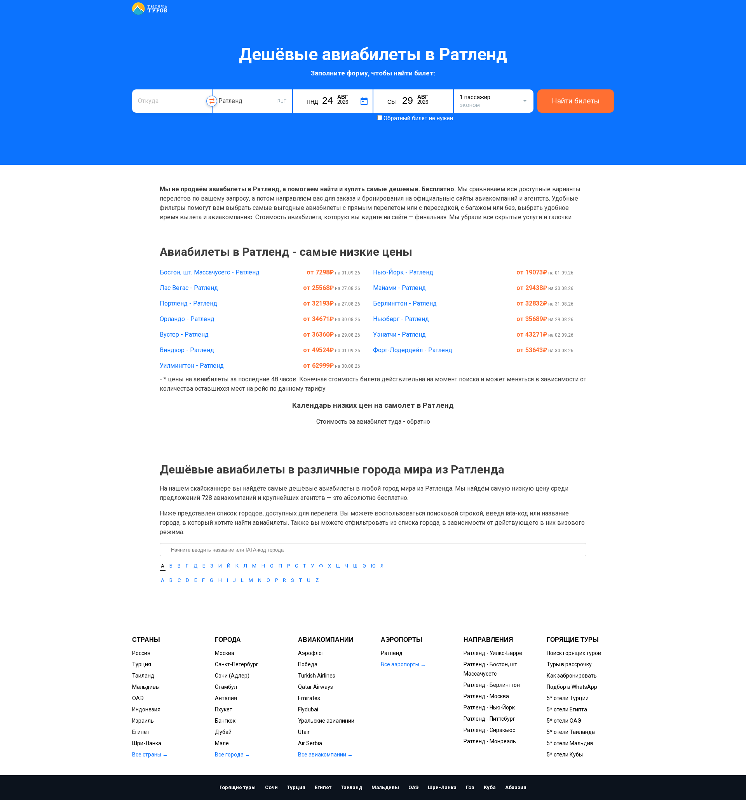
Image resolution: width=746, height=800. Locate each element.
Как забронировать (572, 675)
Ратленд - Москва (486, 696)
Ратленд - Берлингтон (492, 685)
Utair (304, 732)
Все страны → (150, 754)
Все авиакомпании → (325, 754)
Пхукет (223, 709)
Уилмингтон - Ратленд (192, 365)
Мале (222, 743)
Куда (224, 88)
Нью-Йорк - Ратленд (403, 272)
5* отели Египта (567, 709)
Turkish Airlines (316, 675)
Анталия (226, 698)
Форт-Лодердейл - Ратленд (412, 350)
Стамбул (226, 687)
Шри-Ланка (146, 743)
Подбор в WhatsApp (572, 687)
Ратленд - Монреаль (490, 741)
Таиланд (143, 675)
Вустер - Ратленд (184, 334)
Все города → (232, 754)
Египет (141, 732)
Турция (141, 664)
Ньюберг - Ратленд (401, 319)
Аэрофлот (311, 653)
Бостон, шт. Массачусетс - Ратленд (210, 272)
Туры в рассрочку (569, 664)
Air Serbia (310, 743)
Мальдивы (146, 687)
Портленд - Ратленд (188, 303)
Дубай (223, 732)
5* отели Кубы (565, 754)
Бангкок (225, 721)
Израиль (143, 721)
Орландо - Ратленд (187, 319)
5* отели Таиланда (571, 732)
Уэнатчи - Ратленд (399, 334)
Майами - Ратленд (399, 288)
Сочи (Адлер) (232, 675)
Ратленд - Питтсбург (489, 719)
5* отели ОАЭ (564, 721)
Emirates (309, 698)
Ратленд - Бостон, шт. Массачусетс (491, 669)
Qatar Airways (315, 687)
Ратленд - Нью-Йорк (489, 707)
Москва (224, 653)
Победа (307, 664)
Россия (141, 653)
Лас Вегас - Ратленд (189, 288)
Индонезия (146, 709)
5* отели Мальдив (570, 743)
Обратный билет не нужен (418, 118)
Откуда (147, 88)
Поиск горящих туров (574, 653)
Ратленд (392, 653)
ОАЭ (138, 698)
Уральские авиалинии (326, 721)
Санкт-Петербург (236, 664)
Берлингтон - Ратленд (405, 303)
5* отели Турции (568, 698)
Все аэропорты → (403, 664)
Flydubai (308, 709)
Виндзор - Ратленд (187, 350)
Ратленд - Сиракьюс (489, 730)
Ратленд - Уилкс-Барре (493, 653)
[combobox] (172, 101)
